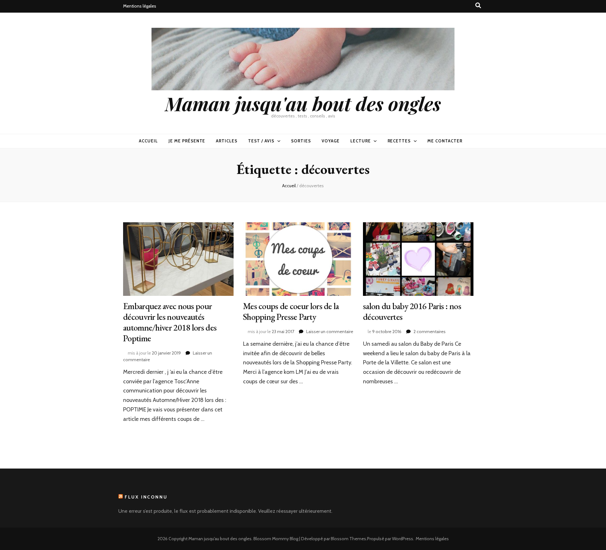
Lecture (360, 140)
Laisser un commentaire (329, 331)
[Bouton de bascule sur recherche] (478, 6)
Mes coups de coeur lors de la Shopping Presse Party (291, 311)
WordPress (402, 538)
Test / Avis (261, 140)
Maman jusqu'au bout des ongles (303, 103)
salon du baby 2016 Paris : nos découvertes (412, 311)
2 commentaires (429, 331)
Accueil (148, 140)
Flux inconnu (146, 497)
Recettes (399, 140)
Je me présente (187, 140)
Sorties (301, 140)
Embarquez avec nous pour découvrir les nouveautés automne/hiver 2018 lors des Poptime (170, 322)
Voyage (331, 140)
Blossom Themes (348, 538)
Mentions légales (139, 6)
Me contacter (444, 140)
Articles (226, 140)
